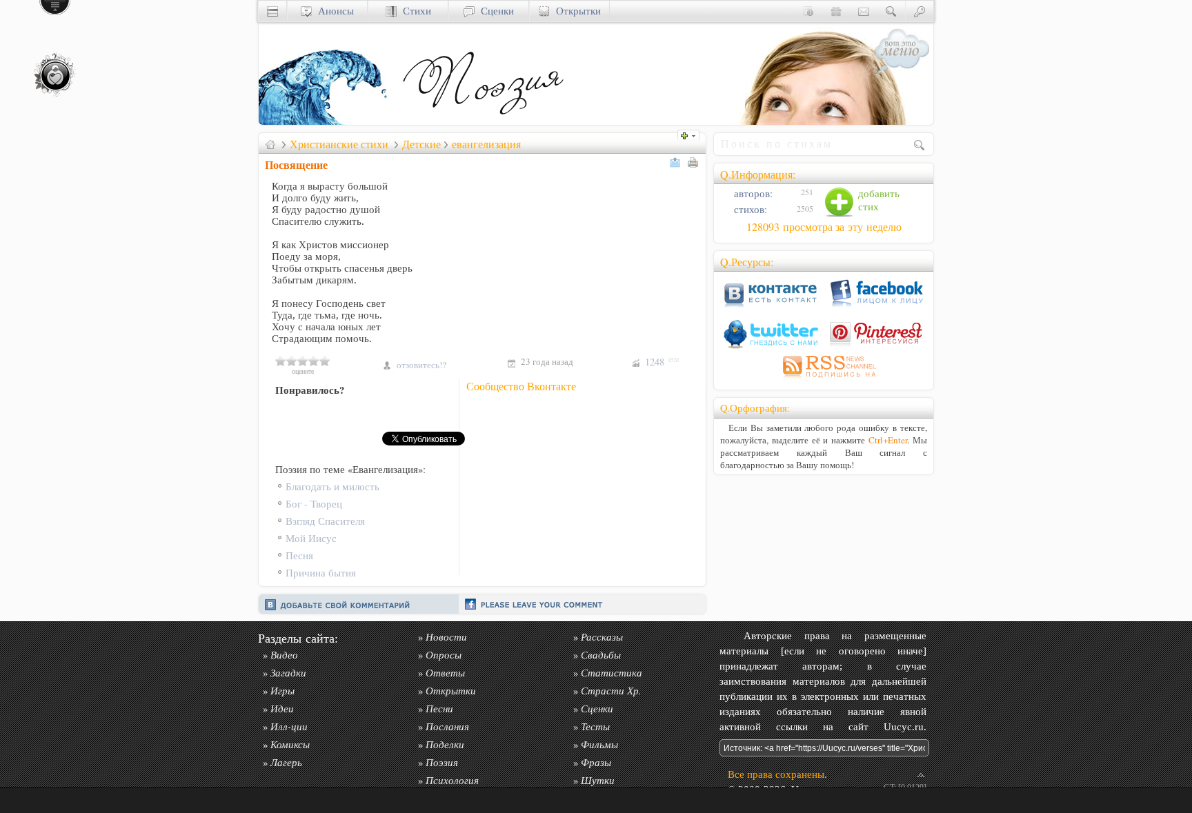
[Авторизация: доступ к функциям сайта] (919, 10)
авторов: (752, 193)
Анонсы (333, 10)
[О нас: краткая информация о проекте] (808, 10)
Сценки (494, 10)
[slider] (302, 360)
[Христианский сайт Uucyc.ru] (328, 121)
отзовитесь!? (421, 365)
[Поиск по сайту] (891, 10)
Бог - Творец (314, 503)
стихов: (749, 209)
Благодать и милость (332, 486)
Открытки (575, 10)
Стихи (414, 10)
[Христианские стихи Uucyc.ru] (483, 121)
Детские (421, 144)
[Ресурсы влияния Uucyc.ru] (270, 144)
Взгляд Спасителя (325, 521)
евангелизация (486, 144)
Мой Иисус (311, 538)
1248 (662, 361)
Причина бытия (321, 572)
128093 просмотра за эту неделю (824, 226)
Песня (299, 555)
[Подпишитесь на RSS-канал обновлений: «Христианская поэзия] (823, 379)
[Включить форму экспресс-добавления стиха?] (691, 134)
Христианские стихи (339, 144)
